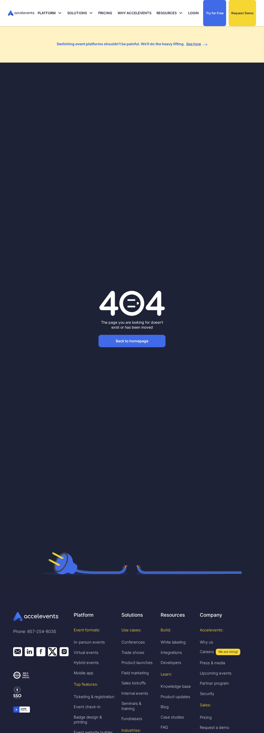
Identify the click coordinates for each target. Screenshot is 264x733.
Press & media (212, 662)
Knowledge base (176, 686)
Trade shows (132, 652)
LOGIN (193, 13)
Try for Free (215, 13)
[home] (21, 13)
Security (207, 693)
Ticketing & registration (94, 696)
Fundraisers (131, 718)
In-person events (89, 642)
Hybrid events (86, 662)
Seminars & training (131, 706)
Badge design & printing (88, 720)
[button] (50, 13)
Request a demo (214, 727)
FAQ (164, 727)
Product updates (175, 696)
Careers (207, 651)
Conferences (133, 642)
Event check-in (87, 706)
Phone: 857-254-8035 (34, 631)
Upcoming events (216, 673)
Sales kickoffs (133, 683)
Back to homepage (132, 341)
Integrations (171, 652)
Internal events (134, 693)
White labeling (173, 642)
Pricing (206, 717)
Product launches (137, 662)
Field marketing (135, 672)
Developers (171, 662)
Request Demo (242, 13)
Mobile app (83, 672)
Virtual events (86, 652)
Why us (206, 642)
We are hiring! (228, 652)
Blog (165, 706)
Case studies (172, 717)
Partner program (214, 683)
